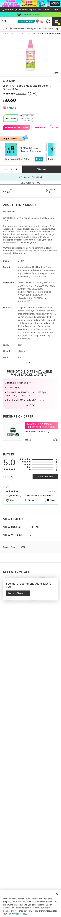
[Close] (57, 894)
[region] (30, 903)
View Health (13, 519)
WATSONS (9, 81)
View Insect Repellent (22, 527)
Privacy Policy (18, 914)
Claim (39, 159)
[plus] (16, 169)
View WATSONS (14, 535)
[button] (56, 21)
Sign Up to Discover (16, 593)
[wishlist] (29, 93)
